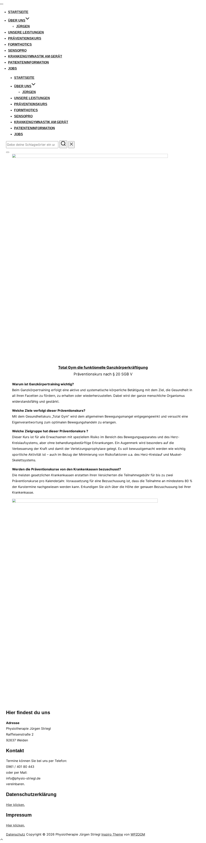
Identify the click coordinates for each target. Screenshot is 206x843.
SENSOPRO (17, 50)
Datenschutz (15, 834)
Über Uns (16, 20)
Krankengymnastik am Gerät (35, 56)
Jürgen (23, 26)
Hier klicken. (15, 805)
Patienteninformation (28, 62)
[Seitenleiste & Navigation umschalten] (7, 152)
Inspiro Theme (112, 834)
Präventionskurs (24, 38)
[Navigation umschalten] (1, 4)
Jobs (12, 68)
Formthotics (20, 44)
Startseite (18, 12)
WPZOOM (138, 834)
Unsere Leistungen (26, 32)
